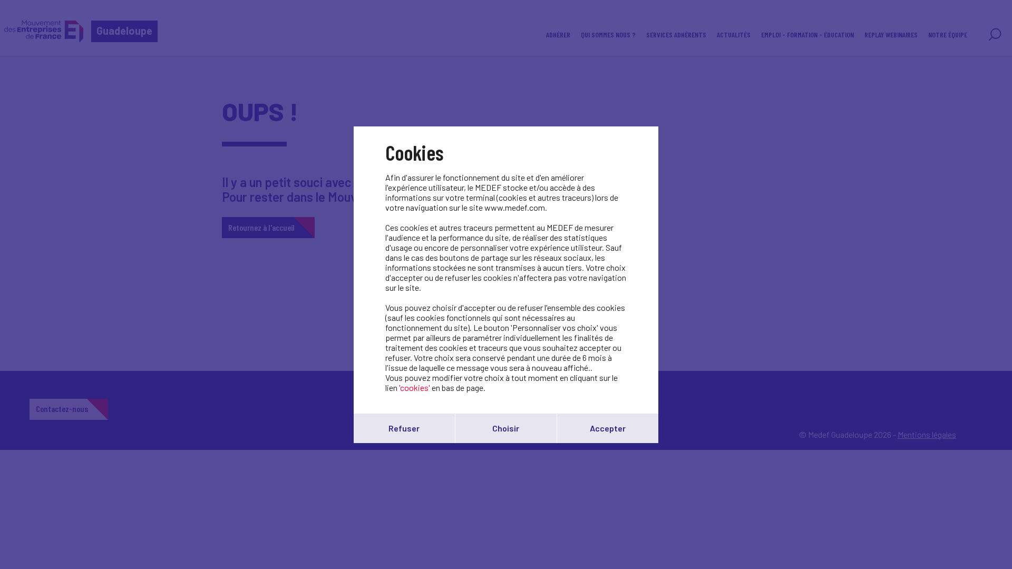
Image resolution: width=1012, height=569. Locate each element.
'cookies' (414, 387)
